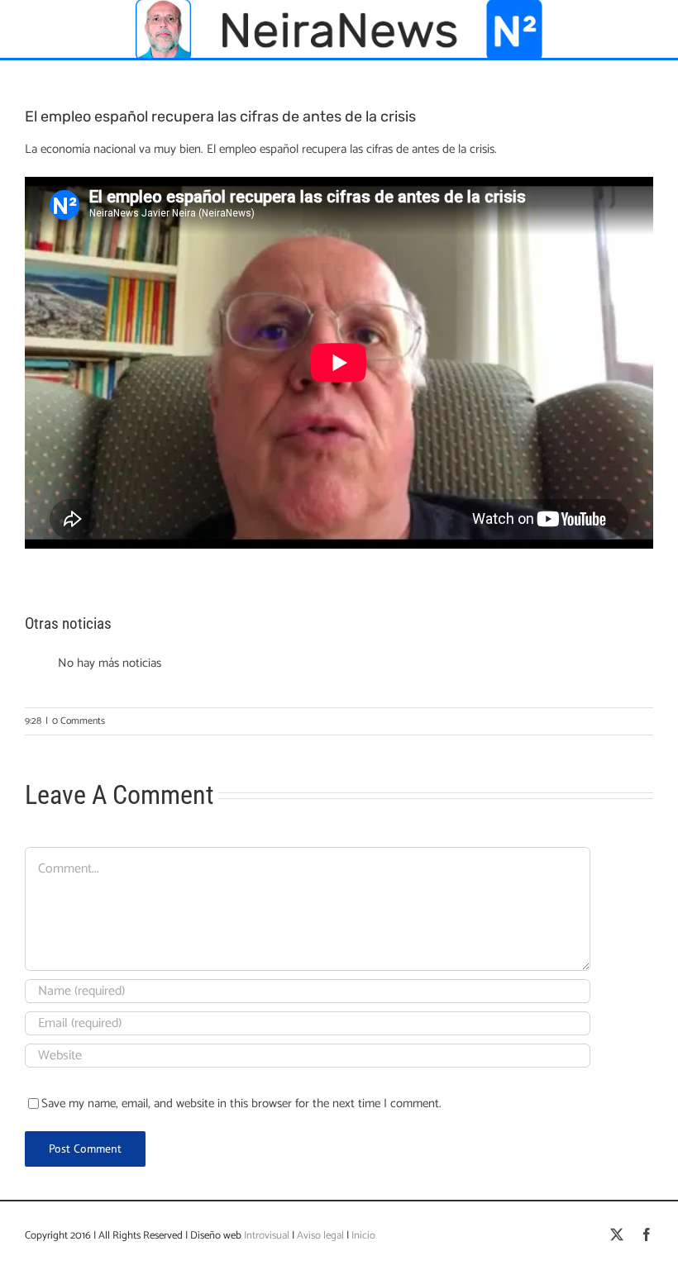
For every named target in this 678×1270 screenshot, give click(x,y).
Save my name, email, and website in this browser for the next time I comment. (241, 1103)
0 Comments (78, 721)
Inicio (363, 1235)
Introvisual (265, 1235)
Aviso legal (320, 1235)
